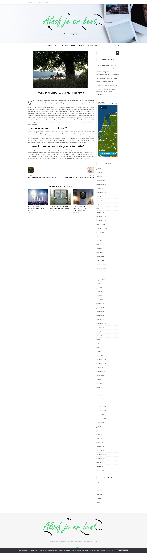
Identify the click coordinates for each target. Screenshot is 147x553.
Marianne (33, 163)
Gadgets (65, 45)
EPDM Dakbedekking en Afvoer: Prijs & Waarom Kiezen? (36, 208)
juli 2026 (98, 169)
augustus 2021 (100, 375)
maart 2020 (99, 442)
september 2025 (101, 192)
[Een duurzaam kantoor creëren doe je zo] (31, 170)
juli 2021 (98, 379)
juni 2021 (99, 383)
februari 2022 (100, 351)
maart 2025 (99, 208)
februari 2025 (100, 212)
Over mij (40, 2)
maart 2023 (99, 300)
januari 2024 (100, 260)
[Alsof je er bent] (73, 22)
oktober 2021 (100, 367)
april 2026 (99, 177)
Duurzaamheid (32, 2)
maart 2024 (99, 252)
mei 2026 (99, 173)
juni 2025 (99, 200)
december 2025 (101, 181)
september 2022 (101, 323)
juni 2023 (99, 288)
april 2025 (99, 204)
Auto (57, 45)
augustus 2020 (100, 423)
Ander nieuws (93, 45)
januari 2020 (100, 450)
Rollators (30, 150)
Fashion (82, 45)
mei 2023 (99, 292)
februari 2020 (100, 446)
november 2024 (101, 220)
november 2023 (101, 268)
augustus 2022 (100, 327)
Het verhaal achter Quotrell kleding (106, 85)
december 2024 (101, 216)
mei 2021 (99, 387)
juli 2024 (98, 236)
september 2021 (101, 371)
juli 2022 (98, 331)
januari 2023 (100, 308)
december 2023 (101, 264)
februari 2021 (100, 399)
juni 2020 (99, 430)
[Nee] (145, 550)
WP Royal (94, 541)
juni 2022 (99, 335)
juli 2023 (98, 284)
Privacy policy (123, 550)
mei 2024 (99, 244)
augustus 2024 (100, 232)
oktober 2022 (100, 319)
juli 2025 (98, 196)
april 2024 (99, 248)
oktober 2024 (100, 224)
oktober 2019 (100, 462)
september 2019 (101, 466)
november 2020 (101, 411)
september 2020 (101, 419)
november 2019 (101, 458)
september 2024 (101, 228)
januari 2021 (100, 403)
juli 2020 (98, 427)
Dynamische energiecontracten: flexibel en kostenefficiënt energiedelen (105, 91)
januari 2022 (100, 355)
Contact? (47, 2)
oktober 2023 (100, 272)
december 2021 (101, 359)
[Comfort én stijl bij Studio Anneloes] (90, 170)
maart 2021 (99, 395)
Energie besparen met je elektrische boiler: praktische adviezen (81, 208)
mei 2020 (99, 434)
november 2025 (101, 184)
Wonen (73, 45)
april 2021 (99, 391)
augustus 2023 (100, 280)
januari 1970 (100, 470)
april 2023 (99, 296)
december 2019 (101, 454)
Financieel (48, 45)
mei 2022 (99, 339)
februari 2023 (100, 303)
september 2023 (101, 276)
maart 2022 (99, 347)
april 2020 (99, 438)
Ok (117, 550)
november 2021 (101, 363)
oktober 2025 (100, 188)
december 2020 (101, 407)
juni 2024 (99, 240)
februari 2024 (100, 256)
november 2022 (101, 315)
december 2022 (101, 311)
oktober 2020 (100, 415)
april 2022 (99, 343)
